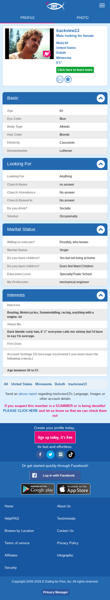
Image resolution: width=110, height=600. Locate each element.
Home (9, 506)
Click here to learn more (75, 70)
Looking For (19, 163)
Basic (12, 98)
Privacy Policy (68, 543)
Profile (27, 18)
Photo (83, 18)
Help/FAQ (12, 518)
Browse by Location (19, 531)
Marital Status (21, 229)
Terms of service (17, 543)
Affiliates (11, 555)
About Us (64, 506)
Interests (16, 295)
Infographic (65, 555)
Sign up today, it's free (55, 437)
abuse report (28, 394)
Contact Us (65, 531)
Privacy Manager (55, 592)
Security (11, 568)
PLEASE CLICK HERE (21, 411)
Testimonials (66, 518)
